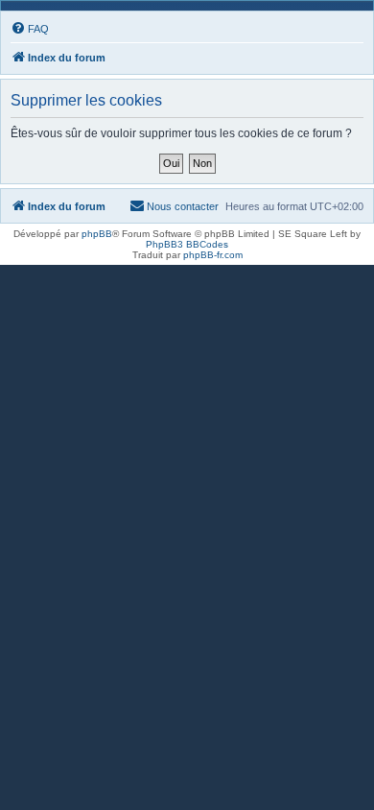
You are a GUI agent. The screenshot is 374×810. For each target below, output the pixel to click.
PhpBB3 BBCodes (187, 244)
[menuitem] (30, 28)
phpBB (97, 233)
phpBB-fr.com (213, 255)
